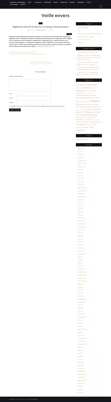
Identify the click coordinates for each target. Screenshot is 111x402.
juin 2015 (80, 386)
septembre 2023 (82, 197)
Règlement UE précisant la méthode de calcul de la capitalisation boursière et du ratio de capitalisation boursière (89, 57)
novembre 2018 (82, 317)
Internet (79, 115)
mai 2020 (80, 290)
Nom (11, 93)
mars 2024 (81, 182)
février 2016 (81, 365)
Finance (72, 2)
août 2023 (80, 200)
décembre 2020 (82, 272)
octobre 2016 (81, 341)
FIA (89, 101)
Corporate (63, 2)
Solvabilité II (81, 42)
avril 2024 (80, 179)
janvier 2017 (81, 335)
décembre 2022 (82, 224)
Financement (81, 104)
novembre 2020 (82, 275)
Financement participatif (92, 104)
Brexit (56, 2)
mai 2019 (80, 305)
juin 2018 (80, 323)
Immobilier (80, 2)
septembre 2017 (82, 329)
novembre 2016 (82, 338)
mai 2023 (80, 209)
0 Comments (50, 30)
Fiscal (78, 107)
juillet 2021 (81, 257)
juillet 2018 (81, 320)
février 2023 (81, 218)
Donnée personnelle (83, 98)
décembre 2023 (82, 188)
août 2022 (80, 233)
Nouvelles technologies (17, 2)
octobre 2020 (81, 278)
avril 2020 (80, 293)
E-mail (11, 98)
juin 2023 (80, 206)
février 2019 (81, 314)
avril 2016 (80, 359)
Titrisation (89, 124)
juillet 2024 (81, 169)
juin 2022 (80, 239)
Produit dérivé (90, 120)
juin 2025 (80, 157)
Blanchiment (94, 88)
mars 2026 (81, 155)
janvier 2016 (81, 368)
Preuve (84, 120)
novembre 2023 (82, 191)
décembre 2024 (82, 160)
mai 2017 (80, 332)
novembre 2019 (82, 302)
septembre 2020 (82, 281)
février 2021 (81, 269)
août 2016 (80, 347)
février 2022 (81, 248)
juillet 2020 (81, 284)
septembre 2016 (82, 344)
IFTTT (82, 109)
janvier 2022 (81, 251)
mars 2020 (81, 296)
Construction (87, 93)
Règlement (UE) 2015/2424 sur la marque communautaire (40, 26)
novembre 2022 (82, 227)
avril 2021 (80, 266)
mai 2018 (80, 326)
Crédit (92, 93)
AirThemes (34, 399)
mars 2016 (81, 362)
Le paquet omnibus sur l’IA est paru (87, 52)
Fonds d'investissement (89, 107)
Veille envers (56, 15)
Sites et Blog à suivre (83, 39)
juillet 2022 (81, 236)
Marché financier (90, 115)
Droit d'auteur (94, 98)
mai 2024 (80, 176)
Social (89, 2)
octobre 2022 (81, 230)
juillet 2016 (81, 350)
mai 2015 (80, 389)
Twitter (85, 127)
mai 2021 (80, 263)
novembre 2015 (82, 374)
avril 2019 (80, 308)
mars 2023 (81, 215)
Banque (87, 87)
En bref (23, 4)
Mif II (95, 117)
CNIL (87, 91)
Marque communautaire (44, 63)
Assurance (38, 2)
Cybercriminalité (82, 95)
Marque (32, 63)
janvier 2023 (81, 221)
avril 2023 (80, 212)
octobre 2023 (81, 194)
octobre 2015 (81, 377)
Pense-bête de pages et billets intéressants (90, 33)
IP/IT (29, 2)
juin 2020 (80, 287)
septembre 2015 (82, 380)
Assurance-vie (80, 88)
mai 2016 (80, 356)
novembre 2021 (82, 254)
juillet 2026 (81, 148)
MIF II (79, 30)
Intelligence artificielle (92, 112)
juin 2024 (80, 173)
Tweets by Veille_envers (82, 139)
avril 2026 (80, 151)
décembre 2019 (82, 299)
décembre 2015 (82, 371)
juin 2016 (80, 353)
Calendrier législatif (83, 27)
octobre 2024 (81, 167)
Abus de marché (81, 85)
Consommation (80, 93)
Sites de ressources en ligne (85, 36)
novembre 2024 (82, 164)
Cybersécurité (92, 95)
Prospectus (86, 122)
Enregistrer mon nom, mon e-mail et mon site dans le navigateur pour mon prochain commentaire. (38, 106)
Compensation (92, 91)
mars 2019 (81, 311)
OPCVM (79, 119)
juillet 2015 (81, 383)
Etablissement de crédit (82, 101)
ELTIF (100, 98)
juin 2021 (80, 260)
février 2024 (81, 185)
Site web (11, 102)
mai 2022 (80, 242)
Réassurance (92, 122)
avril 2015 (80, 392)
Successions (14, 4)
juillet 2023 (81, 203)
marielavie (32, 30)
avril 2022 (80, 245)
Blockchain (47, 2)
